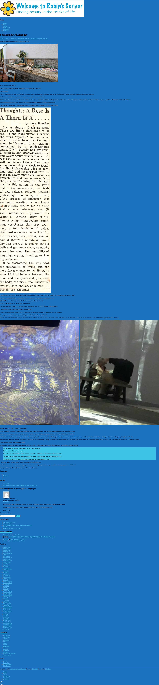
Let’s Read (6, 29)
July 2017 (5, 589)
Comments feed (7, 664)
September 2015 (7, 611)
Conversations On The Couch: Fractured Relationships (17, 525)
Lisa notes (6, 539)
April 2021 (6, 565)
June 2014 (6, 629)
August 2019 (6, 578)
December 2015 (7, 607)
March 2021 (6, 566)
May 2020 (6, 572)
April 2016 (6, 601)
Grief (40, 38)
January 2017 (6, 590)
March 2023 (6, 556)
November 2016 (7, 592)
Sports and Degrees (8, 524)
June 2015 (6, 615)
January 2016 (6, 605)
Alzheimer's (6, 637)
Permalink (6, 501)
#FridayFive (6, 635)
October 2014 (7, 626)
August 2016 (6, 596)
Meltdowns (6, 650)
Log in (5, 661)
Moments (13, 38)
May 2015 (6, 617)
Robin (1, 38)
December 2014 (7, 623)
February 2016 (7, 604)
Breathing (36, 38)
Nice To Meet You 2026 (9, 522)
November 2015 (7, 608)
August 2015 (6, 612)
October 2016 (7, 593)
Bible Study (6, 640)
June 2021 (6, 563)
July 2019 (5, 580)
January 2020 (6, 577)
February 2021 (7, 568)
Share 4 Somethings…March (18, 539)
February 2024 (7, 551)
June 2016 (6, 599)
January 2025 (6, 550)
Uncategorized (20, 38)
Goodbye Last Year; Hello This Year (12, 528)
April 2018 (6, 586)
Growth (6, 38)
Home (5, 23)
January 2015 (6, 621)
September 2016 (7, 595)
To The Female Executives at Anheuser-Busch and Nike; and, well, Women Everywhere (32, 536)
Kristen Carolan (7, 534)
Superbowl (6, 527)
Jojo (9, 38)
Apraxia (5, 638)
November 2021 (7, 560)
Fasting (5, 641)
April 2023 (6, 554)
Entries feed (6, 663)
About (5, 26)
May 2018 (6, 584)
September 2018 (7, 583)
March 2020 (6, 575)
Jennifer (5, 540)
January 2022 (6, 559)
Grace (4, 643)
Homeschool (6, 646)
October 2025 (7, 548)
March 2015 (6, 618)
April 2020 (6, 574)
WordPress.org (7, 666)
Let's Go (5, 649)
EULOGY (7, 483)
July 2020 (5, 571)
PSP (47, 38)
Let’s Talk (6, 30)
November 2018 (7, 581)
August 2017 (6, 587)
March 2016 (6, 602)
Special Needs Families (9, 653)
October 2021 (7, 562)
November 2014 (7, 624)
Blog (4, 24)
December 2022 (7, 557)
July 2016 (5, 598)
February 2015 (7, 620)
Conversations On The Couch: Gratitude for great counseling (20, 485)
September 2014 (7, 627)
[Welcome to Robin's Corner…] (42, 16)
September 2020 (7, 569)
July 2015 (5, 614)
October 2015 (7, 609)
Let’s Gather (6, 27)
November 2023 (7, 553)
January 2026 (6, 547)
